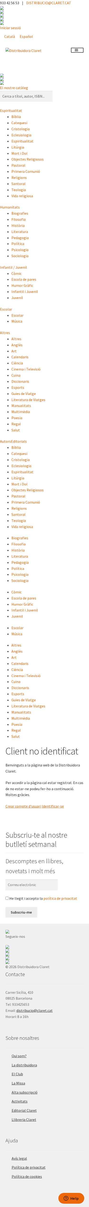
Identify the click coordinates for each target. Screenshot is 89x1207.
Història (18, 225)
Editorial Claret (24, 1110)
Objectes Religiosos (27, 159)
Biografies (19, 213)
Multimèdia (20, 411)
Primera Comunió (25, 171)
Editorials (19, 441)
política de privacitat (60, 898)
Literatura (19, 231)
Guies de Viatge (23, 393)
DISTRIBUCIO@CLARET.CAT (48, 2)
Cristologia (20, 128)
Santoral (18, 183)
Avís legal (19, 1158)
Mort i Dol (19, 153)
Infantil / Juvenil (13, 267)
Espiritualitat (11, 110)
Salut (15, 430)
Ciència (17, 363)
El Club (17, 1074)
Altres (5, 332)
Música (16, 321)
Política (17, 243)
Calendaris (19, 357)
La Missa (18, 1083)
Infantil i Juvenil (24, 291)
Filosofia (18, 219)
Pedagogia (20, 237)
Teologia (18, 189)
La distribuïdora (24, 1065)
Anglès (17, 345)
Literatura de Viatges (28, 399)
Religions (19, 177)
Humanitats (10, 207)
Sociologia (19, 255)
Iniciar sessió (10, 27)
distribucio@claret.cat (34, 1010)
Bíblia (16, 116)
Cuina (15, 375)
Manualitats (21, 405)
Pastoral (18, 165)
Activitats (20, 1101)
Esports (17, 387)
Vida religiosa (22, 195)
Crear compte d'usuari (23, 806)
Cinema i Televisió (26, 369)
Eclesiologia (21, 135)
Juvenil (17, 297)
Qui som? (19, 1055)
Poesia (16, 417)
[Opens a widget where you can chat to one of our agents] (71, 1199)
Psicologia (19, 249)
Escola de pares (23, 279)
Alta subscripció (24, 1092)
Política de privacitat (29, 1167)
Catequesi (19, 122)
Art (14, 351)
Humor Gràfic (22, 285)
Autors (5, 441)
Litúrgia (17, 147)
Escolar (6, 309)
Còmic (16, 273)
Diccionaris (20, 381)
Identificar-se (53, 806)
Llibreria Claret (24, 1119)
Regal (16, 424)
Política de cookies (27, 1176)
